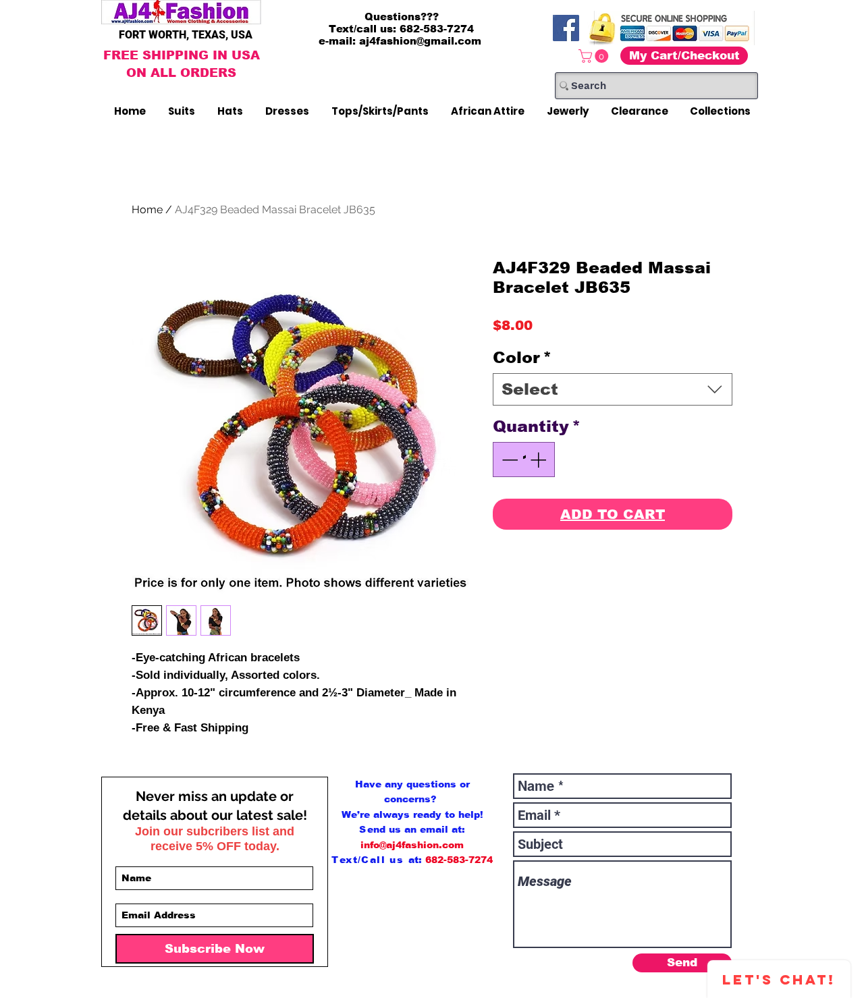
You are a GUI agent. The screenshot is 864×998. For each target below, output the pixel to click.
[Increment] (539, 459)
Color (522, 357)
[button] (595, 56)
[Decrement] (508, 459)
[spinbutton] (524, 459)
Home (147, 209)
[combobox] (612, 389)
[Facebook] (566, 28)
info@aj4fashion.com (412, 844)
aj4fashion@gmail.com (420, 41)
